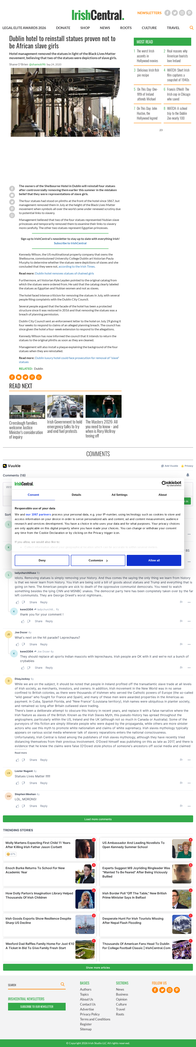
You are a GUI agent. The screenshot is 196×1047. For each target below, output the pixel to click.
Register (86, 1024)
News (120, 989)
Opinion (121, 999)
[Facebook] (167, 13)
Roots (120, 1014)
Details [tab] (76, 494)
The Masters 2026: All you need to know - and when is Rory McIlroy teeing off (102, 428)
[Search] (192, 28)
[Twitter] (175, 13)
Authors (85, 989)
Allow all (154, 560)
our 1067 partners (38, 514)
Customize (96, 560)
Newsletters (149, 13)
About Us (86, 999)
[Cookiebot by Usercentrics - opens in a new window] (164, 484)
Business (122, 994)
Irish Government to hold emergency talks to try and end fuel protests (64, 426)
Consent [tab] (33, 494)
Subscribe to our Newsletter (36, 1007)
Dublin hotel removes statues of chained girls (64, 273)
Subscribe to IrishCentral (70, 243)
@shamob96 (37, 64)
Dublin (38, 368)
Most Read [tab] (145, 42)
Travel (120, 1009)
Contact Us (88, 1004)
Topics (84, 994)
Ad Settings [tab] (119, 494)
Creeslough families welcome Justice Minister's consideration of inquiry (26, 429)
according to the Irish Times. (77, 266)
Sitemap (85, 1029)
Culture (121, 1004)
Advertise (87, 1009)
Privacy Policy (90, 1014)
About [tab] (162, 494)
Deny (42, 560)
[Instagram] (182, 13)
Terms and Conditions (95, 1019)
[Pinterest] (189, 13)
